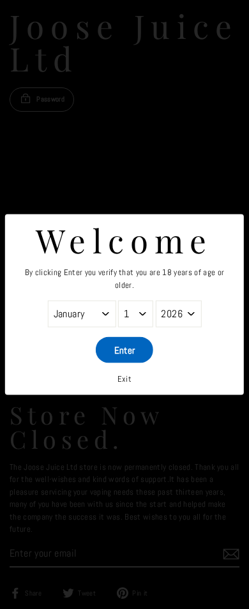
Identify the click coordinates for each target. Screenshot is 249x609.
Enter (124, 350)
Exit (124, 378)
